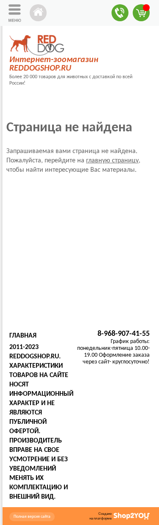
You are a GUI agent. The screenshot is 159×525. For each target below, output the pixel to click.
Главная (22, 335)
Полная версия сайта (32, 516)
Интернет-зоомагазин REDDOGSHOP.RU (53, 64)
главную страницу (112, 160)
